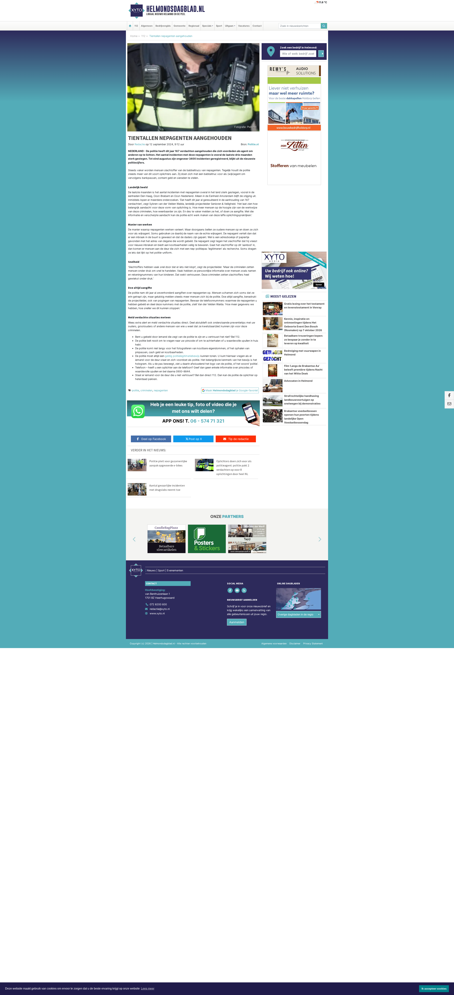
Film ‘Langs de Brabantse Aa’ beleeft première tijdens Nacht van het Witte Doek (303, 369)
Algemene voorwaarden (274, 643)
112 (136, 26)
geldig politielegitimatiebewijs (182, 355)
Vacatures (244, 26)
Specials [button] (206, 26)
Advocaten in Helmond (298, 380)
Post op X (195, 439)
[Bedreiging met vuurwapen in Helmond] (273, 355)
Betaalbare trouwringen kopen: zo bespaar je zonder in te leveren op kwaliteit (303, 339)
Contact (257, 26)
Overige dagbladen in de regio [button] (295, 614)
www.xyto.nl (157, 613)
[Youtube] (237, 590)
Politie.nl (253, 144)
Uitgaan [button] (229, 26)
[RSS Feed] (244, 590)
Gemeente (180, 26)
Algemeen (147, 26)
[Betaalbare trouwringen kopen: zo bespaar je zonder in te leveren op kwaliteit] (273, 340)
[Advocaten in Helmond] (273, 385)
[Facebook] (230, 590)
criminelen (146, 390)
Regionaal (194, 26)
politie (135, 390)
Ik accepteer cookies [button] (434, 988)
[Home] (130, 25)
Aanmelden (236, 622)
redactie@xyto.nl (160, 608)
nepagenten (161, 390)
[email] (449, 404)
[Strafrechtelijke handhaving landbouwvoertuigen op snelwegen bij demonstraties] (273, 400)
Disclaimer (294, 643)
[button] (130, 539)
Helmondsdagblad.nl (175, 9)
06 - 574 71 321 (207, 421)
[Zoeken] (324, 26)
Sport (219, 26)
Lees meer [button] (147, 988)
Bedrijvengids (163, 26)
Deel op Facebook (153, 439)
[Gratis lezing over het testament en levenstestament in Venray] (273, 308)
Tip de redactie (238, 439)
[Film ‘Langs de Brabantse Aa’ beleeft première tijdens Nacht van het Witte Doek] (273, 370)
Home (133, 35)
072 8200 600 (158, 604)
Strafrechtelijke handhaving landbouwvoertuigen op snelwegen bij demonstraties (302, 399)
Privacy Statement (313, 643)
